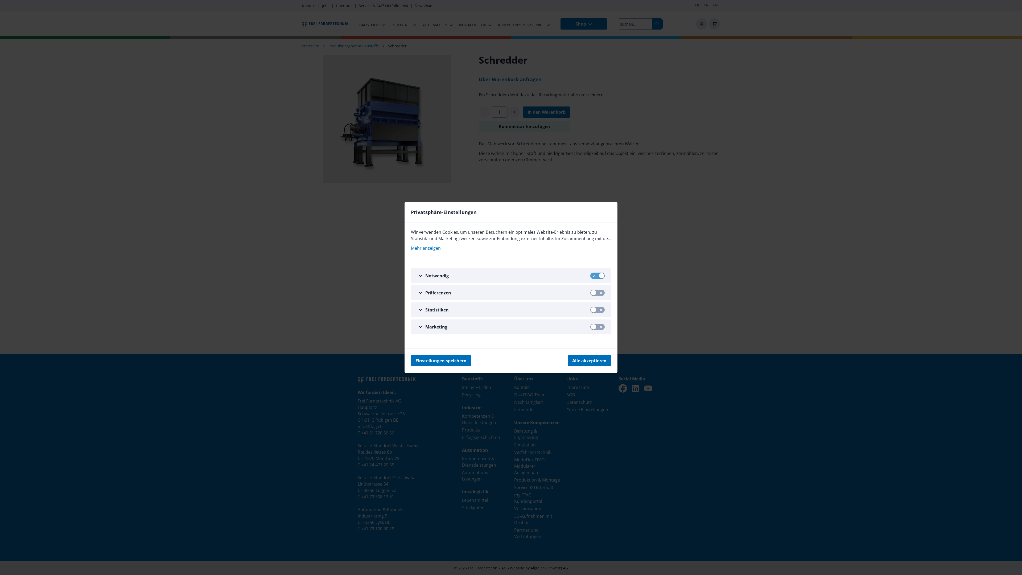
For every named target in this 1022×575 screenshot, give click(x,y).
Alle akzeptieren (589, 361)
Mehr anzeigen (426, 248)
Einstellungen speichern (441, 361)
